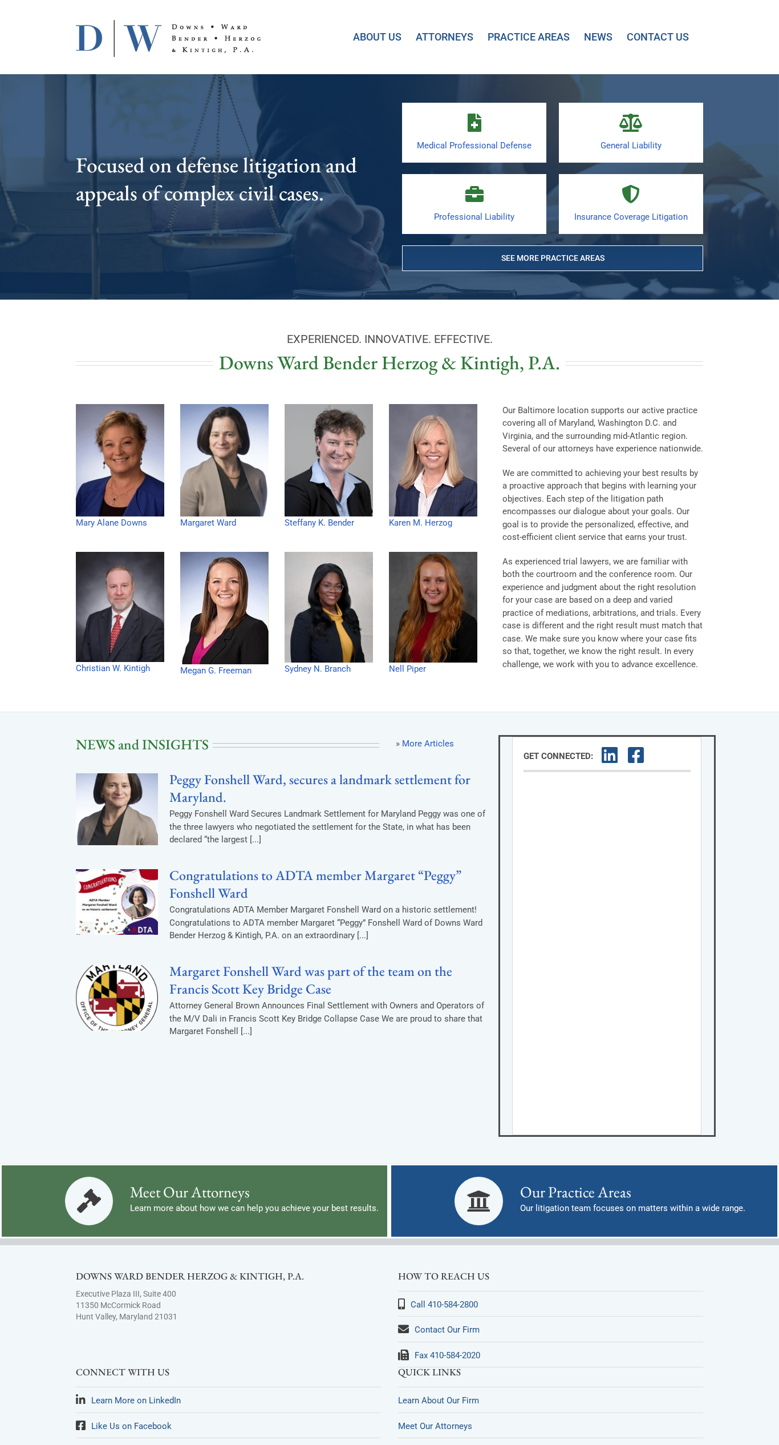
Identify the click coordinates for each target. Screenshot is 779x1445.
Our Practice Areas (575, 1192)
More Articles (428, 743)
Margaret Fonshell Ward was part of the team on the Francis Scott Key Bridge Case (310, 980)
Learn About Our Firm (438, 1400)
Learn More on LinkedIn (136, 1400)
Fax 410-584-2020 (447, 1355)
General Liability (631, 145)
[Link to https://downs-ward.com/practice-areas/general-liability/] (630, 123)
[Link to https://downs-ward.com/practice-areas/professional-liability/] (474, 194)
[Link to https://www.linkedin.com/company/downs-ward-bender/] (608, 755)
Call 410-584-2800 (444, 1304)
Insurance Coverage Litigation (631, 217)
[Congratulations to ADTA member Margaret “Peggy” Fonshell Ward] (117, 902)
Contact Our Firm (447, 1330)
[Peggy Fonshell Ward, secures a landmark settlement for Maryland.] (117, 809)
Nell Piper (407, 669)
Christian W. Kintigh (113, 668)
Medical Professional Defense (474, 145)
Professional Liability (474, 217)
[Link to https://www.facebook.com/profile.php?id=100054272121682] (635, 755)
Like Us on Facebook (131, 1426)
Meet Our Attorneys (190, 1192)
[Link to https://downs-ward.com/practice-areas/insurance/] (631, 194)
